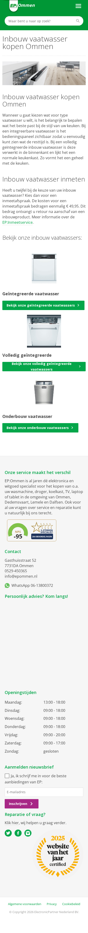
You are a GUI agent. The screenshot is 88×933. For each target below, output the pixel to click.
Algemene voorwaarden (24, 904)
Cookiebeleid (71, 904)
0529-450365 (16, 570)
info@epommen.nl (21, 576)
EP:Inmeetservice (17, 222)
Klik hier (12, 822)
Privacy (52, 904)
